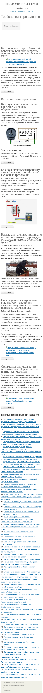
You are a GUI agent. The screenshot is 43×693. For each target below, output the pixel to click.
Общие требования (11, 26)
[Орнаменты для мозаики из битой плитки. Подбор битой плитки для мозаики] (21, 401)
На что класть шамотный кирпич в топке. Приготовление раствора (18, 538)
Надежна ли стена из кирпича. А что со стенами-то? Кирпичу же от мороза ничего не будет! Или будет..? (21, 238)
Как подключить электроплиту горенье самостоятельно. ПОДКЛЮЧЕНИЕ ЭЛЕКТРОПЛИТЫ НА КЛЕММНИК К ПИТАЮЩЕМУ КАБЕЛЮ (21, 450)
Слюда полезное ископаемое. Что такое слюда (22, 572)
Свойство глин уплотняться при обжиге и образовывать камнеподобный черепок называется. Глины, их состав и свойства (21, 469)
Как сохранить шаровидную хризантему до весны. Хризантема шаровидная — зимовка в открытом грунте (21, 426)
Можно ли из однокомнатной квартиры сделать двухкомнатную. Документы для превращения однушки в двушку (20, 549)
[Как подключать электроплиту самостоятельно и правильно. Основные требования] (21, 212)
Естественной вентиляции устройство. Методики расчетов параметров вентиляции (21, 675)
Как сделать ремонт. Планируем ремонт (19, 634)
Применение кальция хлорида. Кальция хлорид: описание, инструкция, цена (21, 595)
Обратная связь (7, 690)
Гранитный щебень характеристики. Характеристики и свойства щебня (16, 600)
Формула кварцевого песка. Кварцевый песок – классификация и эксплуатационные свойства (21, 575)
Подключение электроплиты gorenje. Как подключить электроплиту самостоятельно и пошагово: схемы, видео (21, 304)
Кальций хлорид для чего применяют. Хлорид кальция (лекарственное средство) (20, 555)
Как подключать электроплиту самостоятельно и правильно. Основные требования (20, 172)
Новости (21, 11)
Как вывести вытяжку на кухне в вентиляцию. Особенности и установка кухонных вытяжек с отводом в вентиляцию (20, 629)
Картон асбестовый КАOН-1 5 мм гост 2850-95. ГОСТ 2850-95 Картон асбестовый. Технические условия (20, 526)
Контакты (5, 685)
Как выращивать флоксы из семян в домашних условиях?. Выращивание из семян (20, 665)
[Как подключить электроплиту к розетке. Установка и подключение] (21, 137)
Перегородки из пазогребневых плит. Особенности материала (17, 605)
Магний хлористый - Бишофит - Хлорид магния (22, 559)
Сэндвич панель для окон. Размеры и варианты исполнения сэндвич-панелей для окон (20, 442)
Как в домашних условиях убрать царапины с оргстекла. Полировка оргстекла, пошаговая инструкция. (20, 654)
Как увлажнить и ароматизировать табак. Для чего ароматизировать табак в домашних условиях (21, 458)
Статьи (30, 11)
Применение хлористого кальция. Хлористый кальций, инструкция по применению (20, 563)
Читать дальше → (7, 91)
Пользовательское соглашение (17, 685)
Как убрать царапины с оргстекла (17, 517)
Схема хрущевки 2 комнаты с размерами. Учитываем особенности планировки (18, 485)
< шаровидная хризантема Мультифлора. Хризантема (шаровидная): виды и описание (18, 420)
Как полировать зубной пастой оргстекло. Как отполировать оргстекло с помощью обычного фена (21, 52)
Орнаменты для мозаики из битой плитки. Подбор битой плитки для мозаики (19, 369)
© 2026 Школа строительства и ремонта (13, 682)
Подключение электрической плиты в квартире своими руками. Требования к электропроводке (20, 432)
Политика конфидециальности (11, 687)
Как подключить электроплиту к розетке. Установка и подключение (20, 106)
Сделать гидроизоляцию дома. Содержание (21, 624)
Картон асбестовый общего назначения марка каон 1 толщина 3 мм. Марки (20, 585)
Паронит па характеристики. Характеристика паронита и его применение (20, 490)
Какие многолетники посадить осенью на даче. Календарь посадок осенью (20, 475)
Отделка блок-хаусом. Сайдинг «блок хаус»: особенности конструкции (19, 670)
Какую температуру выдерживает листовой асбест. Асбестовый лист (19, 590)
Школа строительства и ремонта (21, 5)
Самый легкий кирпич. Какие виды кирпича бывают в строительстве (19, 580)
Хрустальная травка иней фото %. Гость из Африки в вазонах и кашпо (19, 660)
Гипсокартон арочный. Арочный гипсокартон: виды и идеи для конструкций (20, 648)
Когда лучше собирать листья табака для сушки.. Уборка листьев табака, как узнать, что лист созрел (20, 463)
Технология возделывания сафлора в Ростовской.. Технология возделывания (17, 520)
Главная (13, 11)
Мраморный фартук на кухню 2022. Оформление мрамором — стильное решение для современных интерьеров (21, 496)
